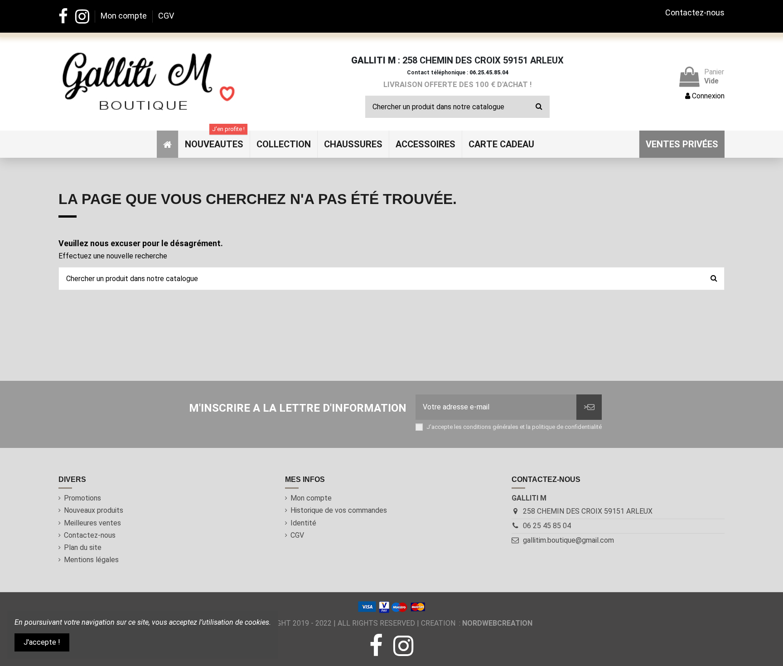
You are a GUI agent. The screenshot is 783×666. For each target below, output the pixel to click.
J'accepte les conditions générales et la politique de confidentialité (514, 426)
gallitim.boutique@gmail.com (568, 540)
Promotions (82, 498)
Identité (303, 523)
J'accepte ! (42, 642)
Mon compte (125, 15)
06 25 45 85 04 (547, 525)
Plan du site (83, 547)
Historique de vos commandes (338, 510)
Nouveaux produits (93, 510)
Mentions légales (91, 559)
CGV (166, 15)
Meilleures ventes (92, 523)
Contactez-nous (695, 12)
